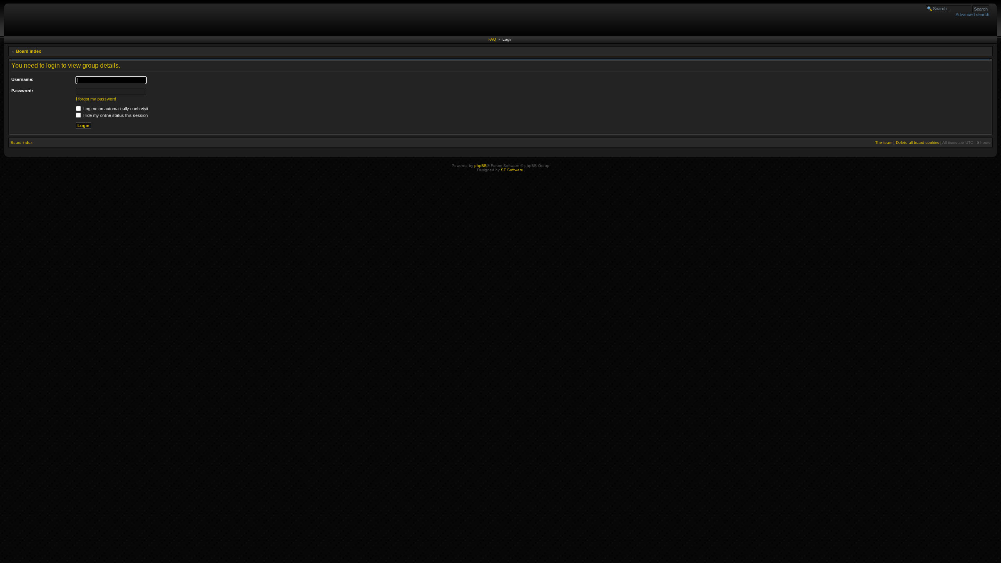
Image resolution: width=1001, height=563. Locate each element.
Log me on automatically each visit (115, 108)
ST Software (512, 170)
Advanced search (972, 14)
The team (883, 142)
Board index (28, 51)
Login (507, 39)
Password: (22, 90)
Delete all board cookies (917, 142)
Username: (22, 79)
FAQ (492, 39)
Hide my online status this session (115, 115)
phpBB (480, 165)
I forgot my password (96, 99)
